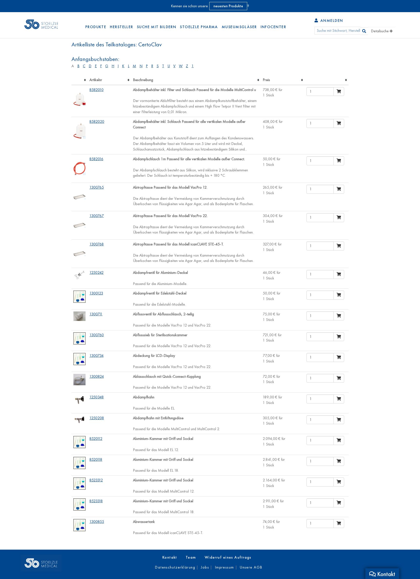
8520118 (95, 459)
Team (191, 557)
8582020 (96, 121)
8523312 (96, 480)
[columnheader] (79, 80)
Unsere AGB (251, 567)
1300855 (96, 521)
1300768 (96, 244)
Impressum (224, 567)
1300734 (96, 355)
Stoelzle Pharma (199, 27)
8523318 (96, 501)
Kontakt (169, 557)
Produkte (95, 27)
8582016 (96, 159)
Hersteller (121, 27)
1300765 (96, 187)
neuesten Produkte (228, 6)
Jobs (205, 567)
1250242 (96, 272)
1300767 (96, 215)
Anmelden (331, 20)
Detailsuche (380, 31)
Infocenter (273, 27)
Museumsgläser (239, 27)
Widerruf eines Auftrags (228, 557)
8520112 (95, 438)
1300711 (96, 314)
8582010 (96, 89)
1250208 (96, 418)
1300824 (96, 376)
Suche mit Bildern (156, 27)
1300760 (96, 335)
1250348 (96, 397)
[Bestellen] (338, 91)
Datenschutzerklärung (175, 567)
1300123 (96, 293)
